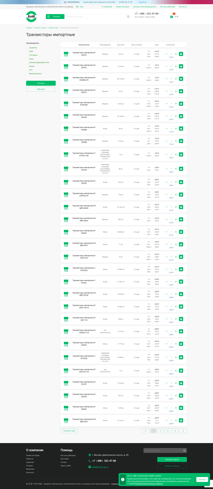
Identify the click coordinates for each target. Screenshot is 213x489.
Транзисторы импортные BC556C (83, 343)
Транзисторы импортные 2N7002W (84, 269)
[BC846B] (66, 129)
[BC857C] (66, 91)
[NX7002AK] (66, 104)
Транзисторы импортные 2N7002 (84, 281)
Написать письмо (172, 466)
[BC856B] (66, 141)
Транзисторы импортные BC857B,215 (83, 194)
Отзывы (29, 466)
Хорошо (202, 479)
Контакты (183, 7)
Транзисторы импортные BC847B (83, 116)
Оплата (64, 462)
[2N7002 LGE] (66, 155)
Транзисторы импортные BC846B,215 (83, 78)
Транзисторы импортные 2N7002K (84, 357)
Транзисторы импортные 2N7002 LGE (84, 154)
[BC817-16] (66, 319)
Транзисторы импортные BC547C (83, 383)
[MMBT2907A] (66, 207)
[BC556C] (66, 344)
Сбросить (41, 89)
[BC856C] (66, 232)
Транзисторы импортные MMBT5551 (84, 244)
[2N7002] (66, 282)
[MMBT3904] (66, 220)
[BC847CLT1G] (66, 371)
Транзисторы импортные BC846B (83, 128)
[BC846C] (66, 408)
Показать (41, 83)
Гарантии (30, 462)
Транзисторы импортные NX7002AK (83, 103)
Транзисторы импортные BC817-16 (83, 319)
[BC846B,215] (66, 79)
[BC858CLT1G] (66, 332)
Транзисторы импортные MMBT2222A (84, 294)
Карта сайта (66, 466)
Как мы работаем (167, 7)
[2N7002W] (66, 269)
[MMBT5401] (66, 421)
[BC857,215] (66, 257)
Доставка (65, 459)
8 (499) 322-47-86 (125, 2)
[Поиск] (128, 16)
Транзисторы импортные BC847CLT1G (83, 370)
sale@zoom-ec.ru (100, 467)
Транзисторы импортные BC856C (83, 232)
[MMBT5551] (66, 244)
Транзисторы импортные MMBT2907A (84, 207)
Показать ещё (69, 431)
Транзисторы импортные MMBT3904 (84, 219)
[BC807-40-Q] (66, 307)
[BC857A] (66, 182)
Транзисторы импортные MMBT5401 (84, 420)
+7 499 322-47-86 (147, 13)
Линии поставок (122, 7)
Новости (29, 459)
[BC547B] (66, 169)
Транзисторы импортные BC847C (83, 53)
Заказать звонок (172, 459)
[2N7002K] (66, 357)
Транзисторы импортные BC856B (83, 141)
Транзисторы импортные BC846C (83, 408)
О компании (107, 7)
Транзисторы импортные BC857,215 (83, 256)
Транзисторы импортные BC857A (83, 182)
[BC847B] (66, 116)
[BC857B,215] (66, 195)
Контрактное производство (144, 7)
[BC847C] (66, 54)
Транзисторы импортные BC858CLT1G (83, 331)
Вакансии (30, 469)
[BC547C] (66, 383)
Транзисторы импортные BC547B (83, 168)
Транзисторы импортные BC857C (83, 91)
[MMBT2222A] (66, 294)
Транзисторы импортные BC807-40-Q (83, 306)
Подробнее (143, 2)
